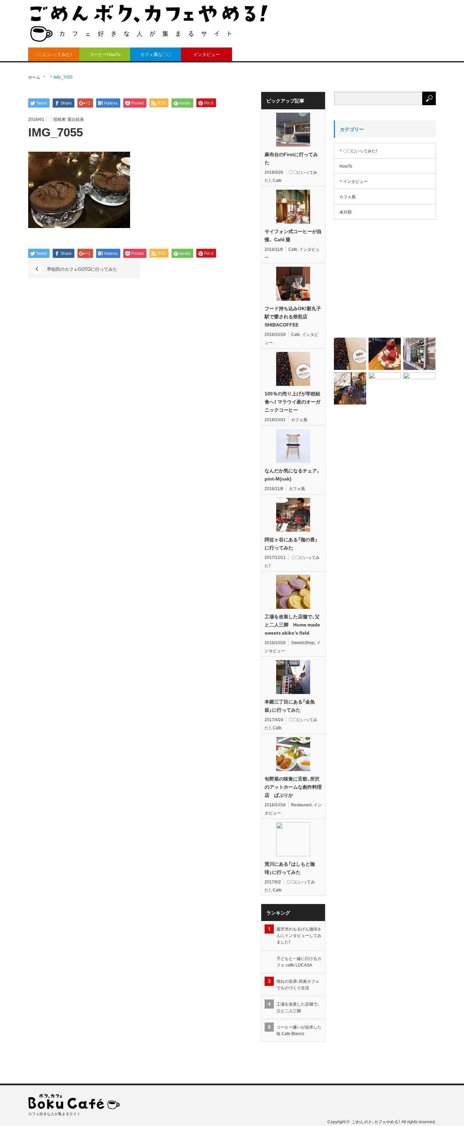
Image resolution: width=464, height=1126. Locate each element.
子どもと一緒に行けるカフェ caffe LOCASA (298, 961)
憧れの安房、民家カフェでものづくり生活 (297, 984)
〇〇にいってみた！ (53, 54)
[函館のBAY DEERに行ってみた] (350, 388)
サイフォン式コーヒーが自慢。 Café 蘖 (293, 235)
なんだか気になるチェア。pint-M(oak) (293, 474)
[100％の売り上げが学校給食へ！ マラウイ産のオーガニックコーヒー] (350, 354)
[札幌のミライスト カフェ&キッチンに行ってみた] (419, 354)
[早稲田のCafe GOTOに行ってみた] (419, 388)
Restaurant (301, 805)
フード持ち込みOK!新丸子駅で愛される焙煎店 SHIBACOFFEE (293, 316)
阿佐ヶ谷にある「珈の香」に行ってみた (291, 543)
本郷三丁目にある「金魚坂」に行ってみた (290, 705)
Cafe (277, 180)
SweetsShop (303, 642)
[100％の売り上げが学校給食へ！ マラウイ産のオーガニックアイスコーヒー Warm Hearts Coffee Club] (385, 284)
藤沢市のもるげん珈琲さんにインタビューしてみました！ (298, 935)
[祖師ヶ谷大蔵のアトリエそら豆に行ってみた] (385, 388)
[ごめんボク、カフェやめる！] (149, 23)
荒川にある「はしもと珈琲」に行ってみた (290, 867)
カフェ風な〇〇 (155, 54)
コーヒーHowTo (104, 54)
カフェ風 (299, 419)
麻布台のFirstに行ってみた (291, 158)
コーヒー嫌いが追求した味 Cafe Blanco (298, 1030)
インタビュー (206, 54)
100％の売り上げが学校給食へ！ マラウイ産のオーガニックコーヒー (292, 401)
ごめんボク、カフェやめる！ (376, 1122)
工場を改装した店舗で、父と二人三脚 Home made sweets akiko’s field (292, 624)
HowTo (345, 166)
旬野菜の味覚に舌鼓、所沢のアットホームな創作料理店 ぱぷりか (293, 786)
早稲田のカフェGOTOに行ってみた (82, 269)
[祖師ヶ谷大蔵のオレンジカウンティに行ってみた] (385, 354)
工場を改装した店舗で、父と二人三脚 (297, 1007)
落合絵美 (76, 119)
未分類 (345, 212)
